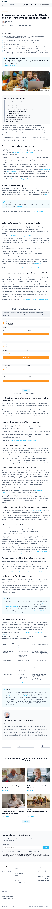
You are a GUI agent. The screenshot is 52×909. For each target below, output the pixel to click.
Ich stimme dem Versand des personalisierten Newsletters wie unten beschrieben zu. (22, 851)
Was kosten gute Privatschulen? (30, 267)
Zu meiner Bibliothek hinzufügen (24, 25)
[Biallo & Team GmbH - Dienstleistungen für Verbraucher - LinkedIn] (42, 906)
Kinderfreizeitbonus (38, 510)
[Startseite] (5, 2)
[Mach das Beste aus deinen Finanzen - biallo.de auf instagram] (40, 906)
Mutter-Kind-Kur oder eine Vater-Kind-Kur (20, 695)
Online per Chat (21, 682)
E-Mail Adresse (6, 844)
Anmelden (46, 847)
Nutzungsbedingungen (7, 898)
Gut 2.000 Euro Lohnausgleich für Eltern (22, 236)
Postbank (47, 874)
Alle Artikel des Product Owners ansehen (14, 723)
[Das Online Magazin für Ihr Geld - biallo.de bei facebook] (37, 906)
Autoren (17, 868)
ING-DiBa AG (40, 870)
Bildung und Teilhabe (21, 206)
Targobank (47, 876)
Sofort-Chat (20, 647)
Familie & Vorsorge (12, 5)
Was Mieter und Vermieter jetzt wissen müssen (23, 440)
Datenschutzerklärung (6, 859)
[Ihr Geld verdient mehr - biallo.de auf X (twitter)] (44, 906)
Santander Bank (47, 870)
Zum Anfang (7, 746)
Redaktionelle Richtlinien (20, 878)
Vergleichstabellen (19, 873)
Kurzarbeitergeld (45, 169)
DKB (39, 874)
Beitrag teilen (46, 746)
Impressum (4, 894)
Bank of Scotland (47, 879)
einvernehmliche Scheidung (39, 610)
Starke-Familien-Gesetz (37, 211)
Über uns (17, 880)
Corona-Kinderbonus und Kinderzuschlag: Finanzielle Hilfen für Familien (36, 5)
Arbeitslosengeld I (11, 171)
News (20, 5)
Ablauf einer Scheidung (36, 603)
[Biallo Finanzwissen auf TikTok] (32, 906)
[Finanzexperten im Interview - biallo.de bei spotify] (35, 906)
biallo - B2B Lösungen (20, 882)
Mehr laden (26, 390)
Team (16, 871)
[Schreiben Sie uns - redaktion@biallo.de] (47, 906)
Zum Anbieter (26, 334)
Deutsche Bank (40, 877)
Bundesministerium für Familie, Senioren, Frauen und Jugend (29, 152)
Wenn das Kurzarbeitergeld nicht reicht (21, 179)
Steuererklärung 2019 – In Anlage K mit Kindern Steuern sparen (28, 571)
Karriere (16, 875)
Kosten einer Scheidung (12, 606)
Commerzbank (40, 880)
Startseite (6, 5)
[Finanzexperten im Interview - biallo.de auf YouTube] (30, 906)
